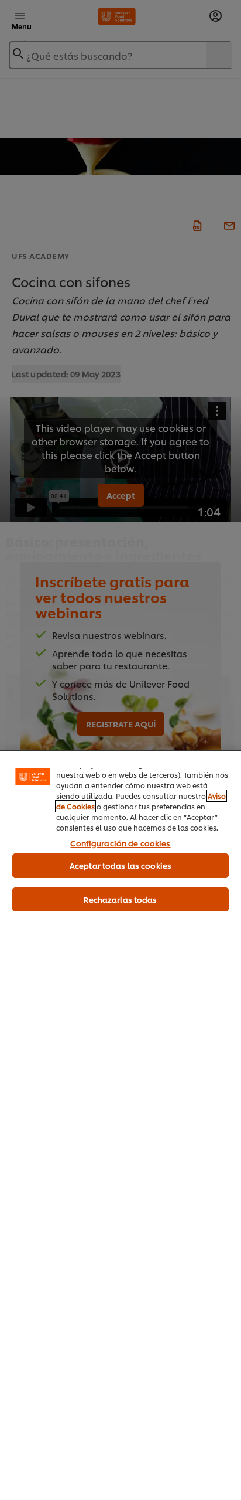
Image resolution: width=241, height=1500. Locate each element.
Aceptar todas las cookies (120, 865)
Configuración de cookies (120, 843)
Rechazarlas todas (120, 899)
